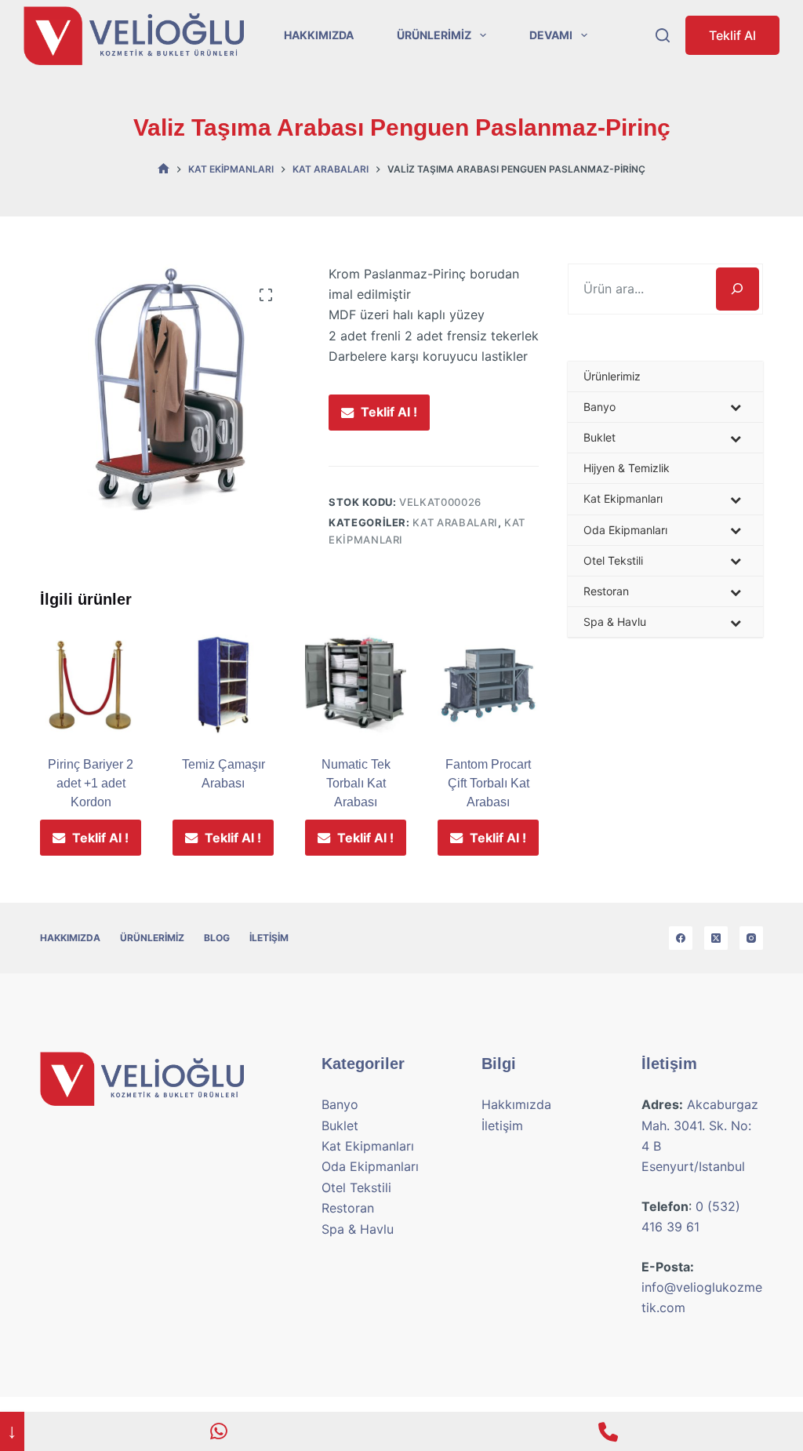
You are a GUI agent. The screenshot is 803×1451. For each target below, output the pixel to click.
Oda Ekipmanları (370, 1166)
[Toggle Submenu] (735, 407)
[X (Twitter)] (716, 938)
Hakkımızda (319, 35)
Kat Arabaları (454, 522)
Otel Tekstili (356, 1187)
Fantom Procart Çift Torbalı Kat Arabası (488, 783)
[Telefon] (608, 1431)
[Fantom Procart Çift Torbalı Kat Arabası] (488, 685)
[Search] (663, 35)
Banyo (340, 1104)
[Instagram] (751, 938)
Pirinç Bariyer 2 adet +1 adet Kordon (90, 783)
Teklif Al (732, 35)
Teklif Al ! (389, 412)
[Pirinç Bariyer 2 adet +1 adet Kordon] (90, 685)
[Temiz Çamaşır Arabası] (223, 685)
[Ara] (737, 289)
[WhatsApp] (219, 1431)
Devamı (550, 35)
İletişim (269, 938)
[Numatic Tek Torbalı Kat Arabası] (355, 685)
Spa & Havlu (358, 1229)
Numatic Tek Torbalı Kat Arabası (356, 783)
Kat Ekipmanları (368, 1146)
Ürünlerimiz (434, 35)
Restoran (348, 1208)
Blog (217, 938)
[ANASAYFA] (163, 169)
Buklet (340, 1125)
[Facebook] (680, 938)
